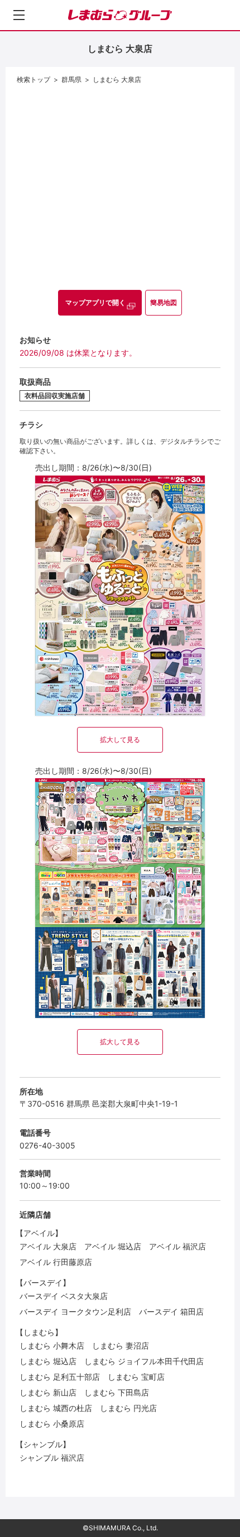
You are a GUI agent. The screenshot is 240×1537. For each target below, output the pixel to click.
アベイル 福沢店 (177, 1246)
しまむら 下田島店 (116, 1392)
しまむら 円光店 (128, 1408)
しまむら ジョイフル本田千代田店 (144, 1361)
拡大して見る (120, 739)
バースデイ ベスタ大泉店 (64, 1296)
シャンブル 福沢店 (52, 1457)
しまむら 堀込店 (48, 1361)
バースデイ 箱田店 (171, 1311)
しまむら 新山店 (48, 1392)
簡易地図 (163, 302)
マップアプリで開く (95, 302)
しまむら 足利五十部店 (60, 1376)
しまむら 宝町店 (136, 1376)
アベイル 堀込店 (112, 1246)
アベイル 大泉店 (48, 1246)
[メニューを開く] (19, 15)
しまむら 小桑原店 (52, 1423)
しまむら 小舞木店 (52, 1345)
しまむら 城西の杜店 (56, 1408)
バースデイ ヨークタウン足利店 (75, 1311)
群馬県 (71, 79)
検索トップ (33, 79)
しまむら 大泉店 (117, 79)
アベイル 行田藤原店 (56, 1262)
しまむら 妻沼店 (120, 1345)
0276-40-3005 (47, 1145)
